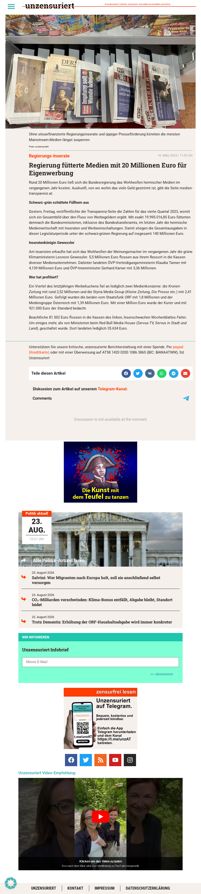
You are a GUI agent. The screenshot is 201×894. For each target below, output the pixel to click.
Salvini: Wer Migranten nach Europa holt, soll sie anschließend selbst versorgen (96, 580)
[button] (11, 6)
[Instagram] (130, 760)
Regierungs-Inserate (49, 155)
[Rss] (100, 760)
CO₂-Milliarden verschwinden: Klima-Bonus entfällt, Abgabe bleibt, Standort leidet (102, 602)
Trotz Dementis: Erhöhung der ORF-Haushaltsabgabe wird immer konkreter (102, 621)
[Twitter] (86, 760)
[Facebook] (71, 760)
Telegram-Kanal (112, 389)
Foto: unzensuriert (39, 146)
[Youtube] (115, 760)
